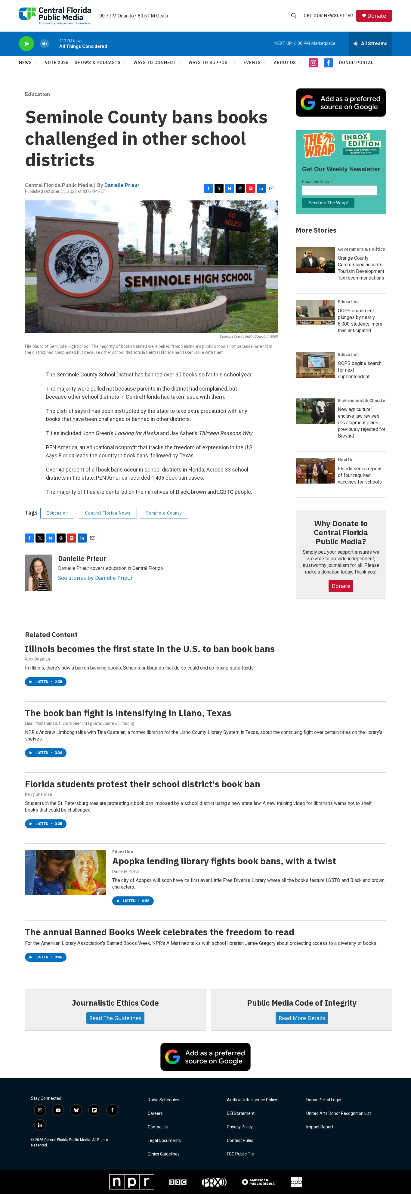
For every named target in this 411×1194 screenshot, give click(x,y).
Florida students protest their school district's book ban (142, 784)
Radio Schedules (163, 1100)
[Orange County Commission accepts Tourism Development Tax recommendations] (315, 260)
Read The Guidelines (115, 1018)
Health (345, 459)
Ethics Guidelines (164, 1154)
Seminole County (164, 513)
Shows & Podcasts (98, 62)
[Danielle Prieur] (38, 573)
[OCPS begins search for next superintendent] (315, 365)
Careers (155, 1113)
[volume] (44, 44)
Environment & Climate (361, 400)
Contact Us (158, 1127)
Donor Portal (356, 62)
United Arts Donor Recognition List (338, 1113)
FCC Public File (240, 1154)
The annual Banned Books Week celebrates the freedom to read (159, 932)
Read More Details (302, 1018)
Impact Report (319, 1127)
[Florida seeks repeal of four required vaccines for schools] (315, 471)
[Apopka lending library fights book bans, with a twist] (65, 872)
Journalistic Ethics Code (115, 1003)
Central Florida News (108, 513)
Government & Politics (361, 249)
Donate (376, 16)
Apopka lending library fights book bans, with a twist (224, 861)
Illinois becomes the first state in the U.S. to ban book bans (150, 648)
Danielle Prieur (122, 185)
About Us (285, 62)
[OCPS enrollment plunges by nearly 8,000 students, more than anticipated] (315, 313)
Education (37, 94)
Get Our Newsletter (328, 15)
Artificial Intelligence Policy (252, 1100)
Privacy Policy (240, 1127)
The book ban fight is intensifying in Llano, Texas (128, 713)
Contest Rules (240, 1140)
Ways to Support (209, 62)
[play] (26, 43)
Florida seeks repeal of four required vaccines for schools (360, 475)
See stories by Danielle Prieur (95, 577)
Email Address (317, 181)
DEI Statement (241, 1113)
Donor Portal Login (323, 1100)
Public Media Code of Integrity (302, 1003)
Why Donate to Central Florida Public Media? (341, 532)
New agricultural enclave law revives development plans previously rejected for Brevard (361, 423)
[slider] (54, 43)
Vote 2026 (57, 62)
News (25, 62)
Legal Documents (164, 1140)
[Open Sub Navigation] (36, 62)
